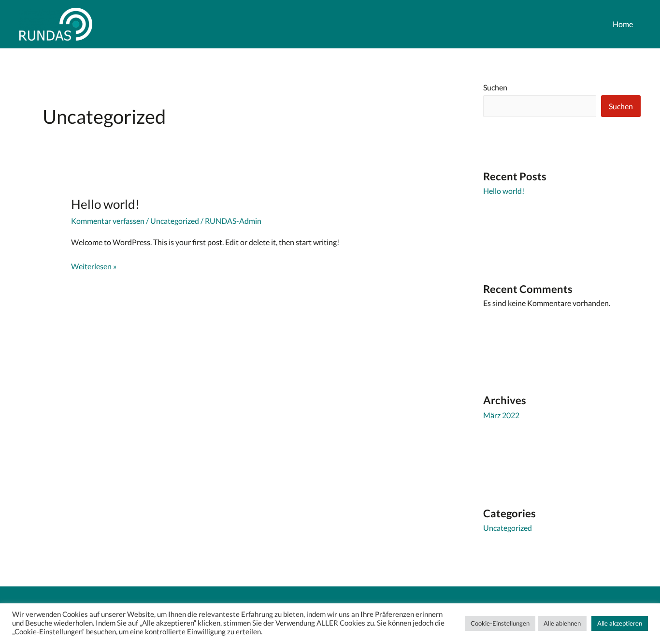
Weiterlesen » (93, 265)
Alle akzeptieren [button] (619, 623)
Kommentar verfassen (107, 220)
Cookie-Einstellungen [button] (500, 623)
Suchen (495, 87)
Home (623, 24)
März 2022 (501, 415)
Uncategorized (174, 220)
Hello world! (105, 204)
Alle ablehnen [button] (562, 623)
